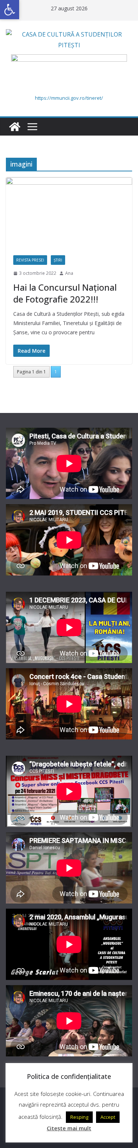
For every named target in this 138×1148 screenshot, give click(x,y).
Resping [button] (79, 1117)
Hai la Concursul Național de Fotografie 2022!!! (65, 293)
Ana (69, 273)
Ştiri (58, 260)
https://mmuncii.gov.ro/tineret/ (69, 98)
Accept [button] (107, 1117)
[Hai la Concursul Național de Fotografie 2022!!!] (69, 212)
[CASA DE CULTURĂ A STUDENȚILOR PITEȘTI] (15, 127)
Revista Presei (30, 260)
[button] (9, 9)
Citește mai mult (69, 1128)
